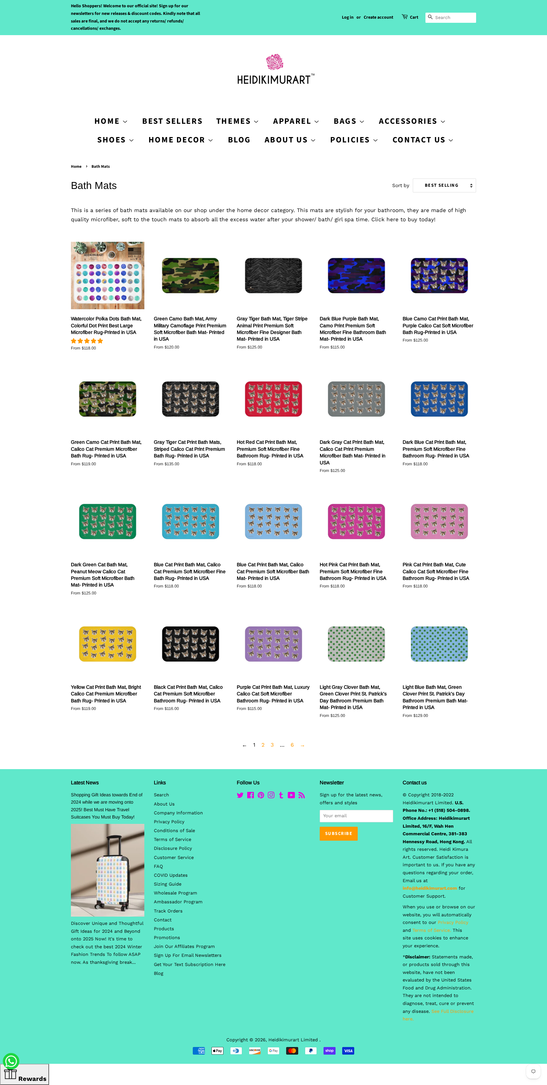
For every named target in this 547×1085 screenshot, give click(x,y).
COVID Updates (171, 875)
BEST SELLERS (172, 121)
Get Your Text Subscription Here (189, 964)
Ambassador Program (178, 902)
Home (76, 166)
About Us (287, 140)
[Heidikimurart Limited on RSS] (301, 796)
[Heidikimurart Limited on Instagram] (270, 796)
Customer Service (174, 857)
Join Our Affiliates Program (184, 946)
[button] (88, 341)
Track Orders (168, 911)
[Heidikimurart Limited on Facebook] (250, 796)
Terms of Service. (431, 930)
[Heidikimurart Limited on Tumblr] (281, 796)
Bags (346, 121)
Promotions (167, 937)
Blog (239, 140)
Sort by (400, 185)
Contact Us (420, 140)
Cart (414, 17)
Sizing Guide (167, 884)
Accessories (409, 121)
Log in (348, 17)
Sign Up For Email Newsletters (188, 955)
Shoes (113, 140)
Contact (163, 920)
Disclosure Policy (173, 848)
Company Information (178, 813)
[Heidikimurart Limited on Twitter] (240, 796)
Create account (378, 17)
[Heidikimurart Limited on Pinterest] (260, 796)
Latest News (85, 782)
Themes (234, 121)
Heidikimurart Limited (293, 1040)
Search (161, 795)
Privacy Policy (169, 822)
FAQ (158, 866)
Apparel (293, 121)
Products (164, 928)
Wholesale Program (175, 893)
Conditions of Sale (174, 830)
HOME (108, 121)
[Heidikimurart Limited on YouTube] (291, 796)
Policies (351, 140)
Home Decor (178, 140)
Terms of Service (172, 839)
